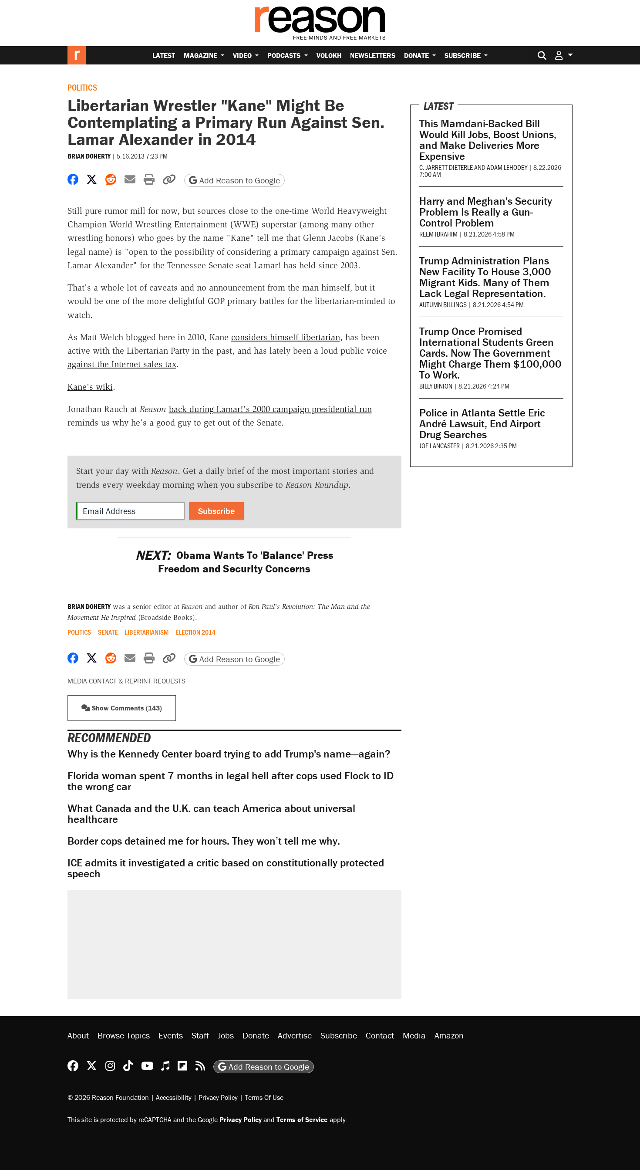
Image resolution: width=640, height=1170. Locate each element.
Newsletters (372, 55)
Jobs (226, 1035)
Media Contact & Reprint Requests (126, 680)
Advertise (295, 1035)
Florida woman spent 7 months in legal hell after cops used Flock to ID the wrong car (230, 781)
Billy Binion (435, 385)
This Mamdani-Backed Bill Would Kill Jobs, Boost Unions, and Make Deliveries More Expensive (487, 140)
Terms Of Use (264, 1097)
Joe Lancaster (439, 445)
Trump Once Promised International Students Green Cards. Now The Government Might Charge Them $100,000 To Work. (490, 353)
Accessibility (174, 1097)
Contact (380, 1035)
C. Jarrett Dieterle (446, 167)
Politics (82, 87)
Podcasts (284, 55)
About (78, 1035)
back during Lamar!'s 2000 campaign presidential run (270, 409)
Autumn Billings (443, 304)
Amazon (449, 1035)
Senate (108, 632)
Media (414, 1035)
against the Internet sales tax (121, 364)
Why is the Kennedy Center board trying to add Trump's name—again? (229, 754)
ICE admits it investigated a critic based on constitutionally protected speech (225, 868)
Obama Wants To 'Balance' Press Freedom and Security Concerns (234, 561)
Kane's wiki (90, 387)
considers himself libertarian (285, 337)
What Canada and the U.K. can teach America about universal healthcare (211, 813)
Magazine (201, 55)
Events (170, 1035)
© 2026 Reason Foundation (108, 1097)
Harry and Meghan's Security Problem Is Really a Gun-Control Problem (485, 212)
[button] (564, 55)
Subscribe (463, 55)
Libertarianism (146, 632)
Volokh (329, 55)
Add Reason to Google (238, 180)
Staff (200, 1035)
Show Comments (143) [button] (126, 707)
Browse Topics (124, 1035)
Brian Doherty (89, 156)
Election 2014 (195, 632)
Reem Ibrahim (438, 233)
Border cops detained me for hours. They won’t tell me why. (203, 841)
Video (243, 55)
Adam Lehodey (507, 167)
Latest (163, 55)
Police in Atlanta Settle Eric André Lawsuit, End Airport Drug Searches (482, 423)
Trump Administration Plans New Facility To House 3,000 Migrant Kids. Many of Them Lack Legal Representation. (485, 277)
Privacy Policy (218, 1097)
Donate (417, 55)
